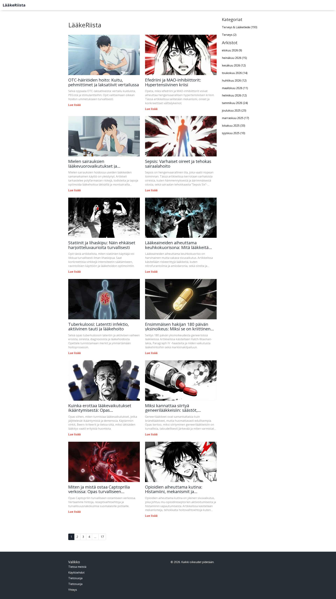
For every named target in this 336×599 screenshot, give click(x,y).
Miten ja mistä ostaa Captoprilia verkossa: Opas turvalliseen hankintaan (99, 489)
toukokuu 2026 (234, 73)
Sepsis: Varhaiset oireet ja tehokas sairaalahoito (178, 163)
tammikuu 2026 (235, 103)
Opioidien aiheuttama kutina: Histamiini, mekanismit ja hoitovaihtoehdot (173, 489)
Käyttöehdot (76, 572)
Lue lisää (74, 105)
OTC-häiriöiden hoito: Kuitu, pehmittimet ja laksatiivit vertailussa (103, 82)
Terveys (229, 35)
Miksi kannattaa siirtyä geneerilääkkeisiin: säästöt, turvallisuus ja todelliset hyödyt (175, 408)
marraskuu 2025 (235, 118)
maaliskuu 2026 (235, 88)
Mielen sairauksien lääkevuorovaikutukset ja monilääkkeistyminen (92, 163)
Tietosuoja (75, 578)
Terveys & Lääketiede (239, 27)
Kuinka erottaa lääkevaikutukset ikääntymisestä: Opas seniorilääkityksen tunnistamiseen (101, 408)
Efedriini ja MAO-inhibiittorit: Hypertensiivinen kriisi (173, 82)
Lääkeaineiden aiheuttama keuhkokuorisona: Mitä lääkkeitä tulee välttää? (177, 245)
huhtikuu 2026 (234, 80)
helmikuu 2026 (234, 95)
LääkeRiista (14, 5)
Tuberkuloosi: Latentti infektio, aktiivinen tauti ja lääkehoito (98, 326)
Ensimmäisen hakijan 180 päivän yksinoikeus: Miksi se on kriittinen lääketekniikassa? (178, 326)
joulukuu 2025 (234, 110)
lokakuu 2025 (233, 125)
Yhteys (72, 590)
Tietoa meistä (77, 567)
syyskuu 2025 (233, 133)
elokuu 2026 (232, 50)
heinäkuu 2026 (234, 58)
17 (102, 537)
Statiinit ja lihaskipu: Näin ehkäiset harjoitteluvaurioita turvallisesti (101, 245)
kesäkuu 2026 (234, 65)
